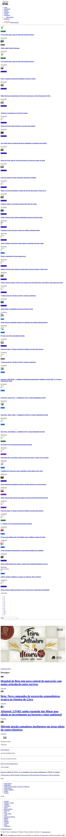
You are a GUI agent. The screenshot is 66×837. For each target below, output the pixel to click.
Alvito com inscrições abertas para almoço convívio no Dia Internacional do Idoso (24, 497)
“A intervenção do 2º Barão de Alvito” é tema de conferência (18, 295)
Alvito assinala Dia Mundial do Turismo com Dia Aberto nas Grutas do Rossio (23, 484)
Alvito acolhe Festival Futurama (10, 48)
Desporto (3, 31)
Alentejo (6, 801)
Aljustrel (6, 804)
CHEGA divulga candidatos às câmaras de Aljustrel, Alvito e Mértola (21, 577)
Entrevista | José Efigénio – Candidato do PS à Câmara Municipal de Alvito (23, 431)
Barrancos (7, 810)
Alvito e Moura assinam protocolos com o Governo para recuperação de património (25, 590)
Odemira (6, 821)
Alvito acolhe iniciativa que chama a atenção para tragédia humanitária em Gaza (24, 564)
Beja (2, 222)
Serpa (5, 824)
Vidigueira (7, 826)
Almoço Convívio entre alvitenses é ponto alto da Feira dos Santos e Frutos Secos (24, 269)
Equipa (6, 791)
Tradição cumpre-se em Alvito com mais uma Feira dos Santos (19, 204)
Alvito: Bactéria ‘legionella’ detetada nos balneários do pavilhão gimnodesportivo (24, 322)
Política (3, 253)
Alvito (2, 26)
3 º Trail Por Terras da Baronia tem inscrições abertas (16, 523)
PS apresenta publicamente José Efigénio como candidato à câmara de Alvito (23, 537)
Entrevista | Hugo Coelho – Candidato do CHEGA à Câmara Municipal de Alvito (24, 415)
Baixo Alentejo (5, 569)
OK (63, 835)
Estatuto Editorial (8, 789)
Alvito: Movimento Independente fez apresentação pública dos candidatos (22, 550)
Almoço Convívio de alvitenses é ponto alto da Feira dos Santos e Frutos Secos (23, 190)
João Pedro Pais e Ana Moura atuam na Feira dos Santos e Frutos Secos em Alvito (24, 457)
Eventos (6, 793)
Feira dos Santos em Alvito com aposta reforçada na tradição (18, 177)
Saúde (2, 319)
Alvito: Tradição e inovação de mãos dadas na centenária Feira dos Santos (22, 243)
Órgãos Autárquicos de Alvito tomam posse (13, 256)
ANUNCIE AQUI (6, 669)
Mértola (6, 818)
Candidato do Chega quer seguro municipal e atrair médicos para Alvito (22, 471)
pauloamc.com (46, 832)
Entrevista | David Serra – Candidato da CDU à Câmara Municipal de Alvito (23, 397)
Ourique (6, 823)
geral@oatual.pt (14, 22)
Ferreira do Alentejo (9, 817)
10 (5, 611)
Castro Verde (7, 813)
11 (4, 613)
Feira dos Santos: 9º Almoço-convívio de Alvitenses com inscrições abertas (22, 349)
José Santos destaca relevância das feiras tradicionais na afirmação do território (24, 143)
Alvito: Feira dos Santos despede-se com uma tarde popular (18, 126)
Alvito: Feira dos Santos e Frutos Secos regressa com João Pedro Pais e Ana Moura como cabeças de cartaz (32, 282)
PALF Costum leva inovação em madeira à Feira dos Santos (18, 78)
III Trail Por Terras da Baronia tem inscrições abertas (16, 444)
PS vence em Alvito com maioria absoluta (13, 336)
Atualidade (4, 71)
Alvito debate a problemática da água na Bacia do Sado (17, 309)
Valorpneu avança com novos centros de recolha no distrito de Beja (20, 230)
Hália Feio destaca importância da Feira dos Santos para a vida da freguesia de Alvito (25, 96)
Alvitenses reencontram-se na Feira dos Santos (14, 113)
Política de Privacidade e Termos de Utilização (16, 786)
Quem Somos (8, 783)
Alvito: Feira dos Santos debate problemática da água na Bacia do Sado (21, 217)
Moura (6, 820)
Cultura (3, 44)
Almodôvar (7, 806)
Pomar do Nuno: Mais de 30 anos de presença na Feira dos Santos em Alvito (23, 160)
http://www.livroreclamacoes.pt (9, 763)
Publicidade (7, 785)
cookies (12, 835)
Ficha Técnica (8, 788)
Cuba (5, 815)
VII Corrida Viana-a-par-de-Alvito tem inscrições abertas (17, 34)
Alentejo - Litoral (8, 803)
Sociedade (3, 454)
